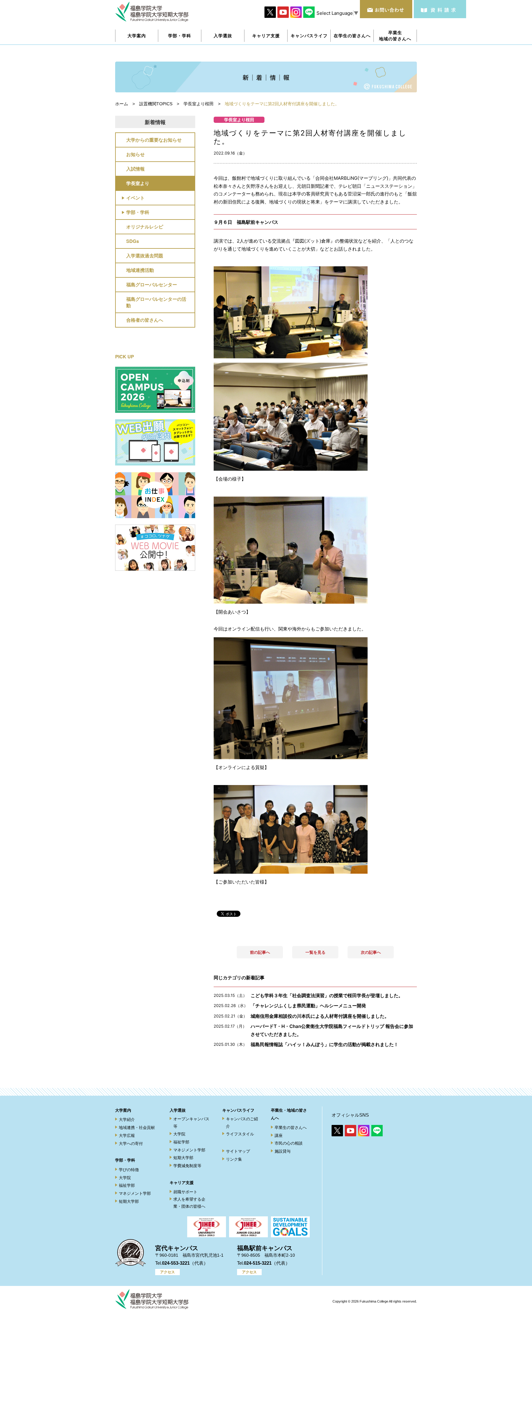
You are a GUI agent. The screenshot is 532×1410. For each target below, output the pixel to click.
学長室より (137, 183)
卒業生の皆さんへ (291, 1127)
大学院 (125, 1177)
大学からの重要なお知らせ (154, 139)
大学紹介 (127, 1119)
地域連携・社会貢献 (137, 1127)
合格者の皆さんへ (144, 319)
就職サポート (185, 1192)
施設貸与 (283, 1151)
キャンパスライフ (238, 1110)
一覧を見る (315, 952)
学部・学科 (137, 212)
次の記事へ (371, 952)
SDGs (132, 241)
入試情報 (135, 168)
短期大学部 (129, 1201)
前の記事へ (260, 952)
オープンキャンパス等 (191, 1122)
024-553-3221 (176, 1263)
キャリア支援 (182, 1182)
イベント (135, 197)
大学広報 (127, 1135)
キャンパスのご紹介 (242, 1122)
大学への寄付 (131, 1143)
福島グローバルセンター (151, 284)
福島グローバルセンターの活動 (156, 302)
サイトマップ (238, 1151)
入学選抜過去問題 (144, 255)
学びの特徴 (129, 1169)
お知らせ (135, 154)
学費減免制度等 (187, 1165)
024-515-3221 (258, 1263)
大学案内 (123, 1110)
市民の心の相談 (289, 1143)
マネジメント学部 (135, 1193)
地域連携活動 (140, 270)
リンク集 (234, 1159)
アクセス (167, 1272)
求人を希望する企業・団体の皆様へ (189, 1203)
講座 (279, 1135)
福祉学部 (127, 1185)
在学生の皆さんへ (352, 35)
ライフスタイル (240, 1134)
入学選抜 (178, 1110)
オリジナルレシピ (144, 226)
